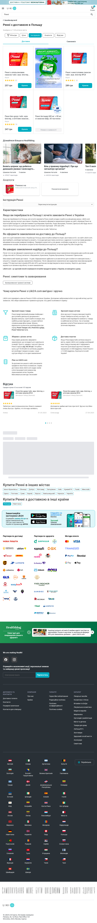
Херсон (37, 493)
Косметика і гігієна (81, 700)
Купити (25, 85)
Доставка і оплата (10, 698)
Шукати (92, 14)
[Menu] (3, 8)
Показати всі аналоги (60, 189)
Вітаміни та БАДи (80, 703)
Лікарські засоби (80, 696)
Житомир (40, 489)
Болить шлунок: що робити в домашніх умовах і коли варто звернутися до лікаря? (18, 167)
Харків (29, 493)
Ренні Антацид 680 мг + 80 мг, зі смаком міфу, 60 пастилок (48, 117)
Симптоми (78, 744)
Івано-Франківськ (11, 489)
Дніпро (31, 489)
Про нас (30, 696)
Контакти (6, 702)
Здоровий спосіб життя (83, 736)
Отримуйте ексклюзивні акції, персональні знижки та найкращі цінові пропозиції (26, 667)
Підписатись (42, 675)
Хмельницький (49, 493)
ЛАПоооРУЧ (78, 729)
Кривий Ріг (68, 489)
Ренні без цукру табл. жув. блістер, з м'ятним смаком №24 (16, 118)
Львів (77, 489)
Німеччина (17, 504)
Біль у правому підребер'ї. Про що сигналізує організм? (61, 167)
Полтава (14, 493)
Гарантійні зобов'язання (58, 696)
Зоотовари (78, 733)
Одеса (6, 493)
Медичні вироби (80, 711)
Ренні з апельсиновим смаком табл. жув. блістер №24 (16, 74)
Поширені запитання (11, 706)
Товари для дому (80, 725)
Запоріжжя (51, 489)
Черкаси (60, 493)
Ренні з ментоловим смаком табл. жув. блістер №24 (78, 73)
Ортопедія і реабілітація (83, 718)
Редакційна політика (57, 700)
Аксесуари (78, 740)
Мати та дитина (80, 722)
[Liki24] (8, 905)
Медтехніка (78, 714)
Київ (60, 489)
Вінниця (23, 489)
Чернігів (69, 493)
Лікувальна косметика (83, 707)
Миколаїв (85, 489)
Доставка (26, 41)
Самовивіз (71, 41)
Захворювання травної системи (17, 283)
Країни (30, 700)
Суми (22, 493)
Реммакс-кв (20, 185)
